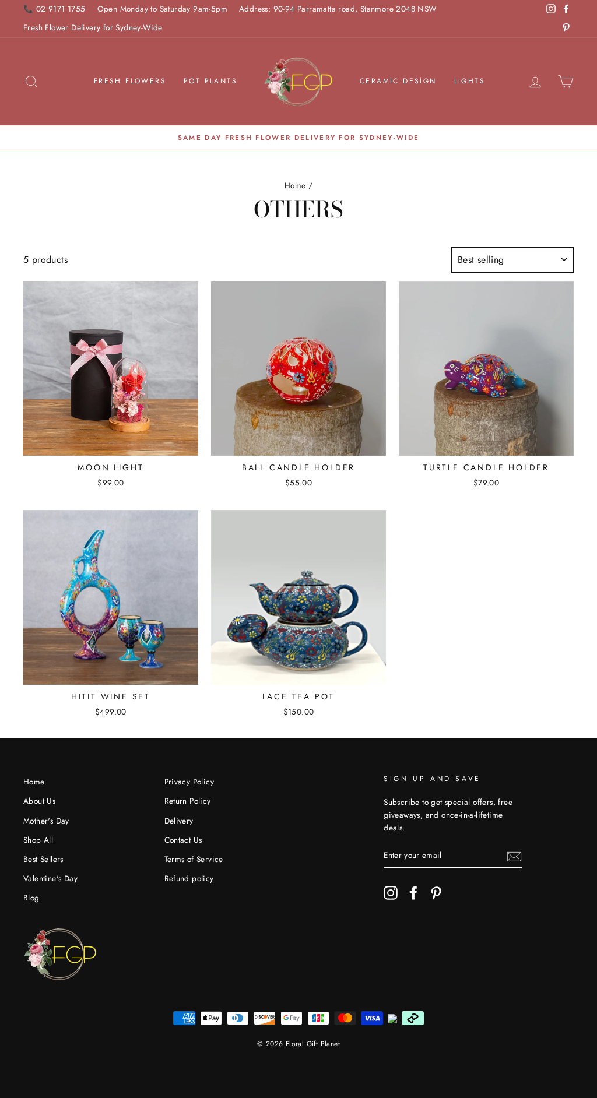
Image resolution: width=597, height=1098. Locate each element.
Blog (31, 897)
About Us (39, 801)
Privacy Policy (189, 781)
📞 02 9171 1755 (54, 9)
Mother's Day (46, 820)
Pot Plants (210, 81)
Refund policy (189, 878)
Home (295, 185)
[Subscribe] (514, 855)
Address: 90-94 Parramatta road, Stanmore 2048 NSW (338, 9)
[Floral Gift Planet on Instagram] (391, 893)
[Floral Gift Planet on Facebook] (413, 893)
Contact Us (183, 840)
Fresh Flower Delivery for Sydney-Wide (93, 27)
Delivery (179, 820)
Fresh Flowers (130, 81)
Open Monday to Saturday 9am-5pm (162, 9)
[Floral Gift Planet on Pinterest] (436, 893)
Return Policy (187, 801)
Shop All (38, 840)
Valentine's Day (50, 878)
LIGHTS (469, 81)
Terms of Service (193, 859)
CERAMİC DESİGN (398, 81)
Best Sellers (43, 859)
